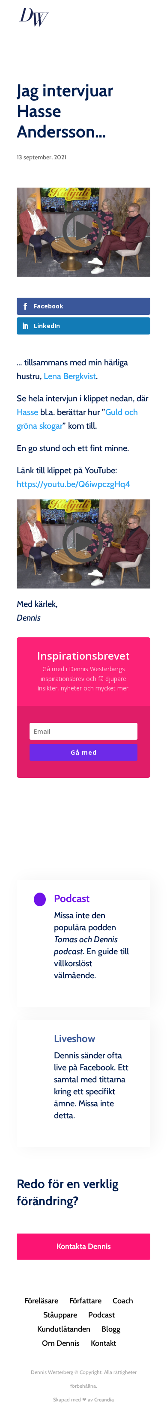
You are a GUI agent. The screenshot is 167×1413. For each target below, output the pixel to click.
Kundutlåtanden (63, 1329)
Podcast (101, 1315)
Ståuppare (60, 1315)
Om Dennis (61, 1343)
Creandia (104, 1399)
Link (83, 1005)
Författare (85, 1300)
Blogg (110, 1329)
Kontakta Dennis (84, 1246)
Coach (123, 1300)
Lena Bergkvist (70, 376)
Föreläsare (41, 1300)
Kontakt (103, 1343)
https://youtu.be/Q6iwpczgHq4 (73, 484)
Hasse (27, 412)
